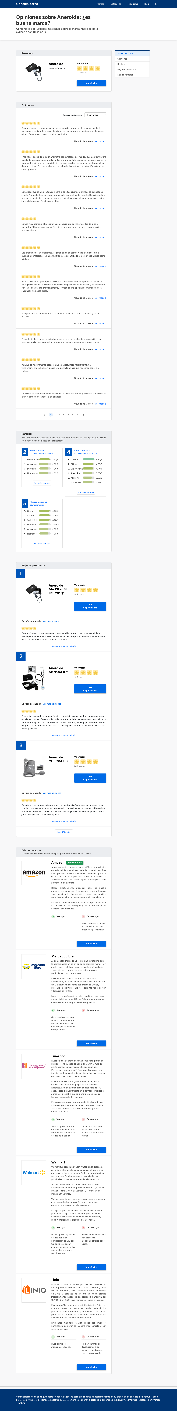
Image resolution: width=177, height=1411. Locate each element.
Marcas (100, 4)
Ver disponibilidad (90, 606)
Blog (146, 4)
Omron (74, 459)
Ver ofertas (91, 83)
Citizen (74, 464)
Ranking (121, 64)
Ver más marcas (42, 483)
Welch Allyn (33, 459)
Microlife (31, 468)
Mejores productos (126, 69)
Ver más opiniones (52, 621)
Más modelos (63, 832)
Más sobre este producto (63, 646)
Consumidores (27, 4)
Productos (133, 4)
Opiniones (122, 58)
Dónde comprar (125, 74)
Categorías (116, 4)
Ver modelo (100, 141)
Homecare (32, 473)
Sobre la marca (125, 53)
